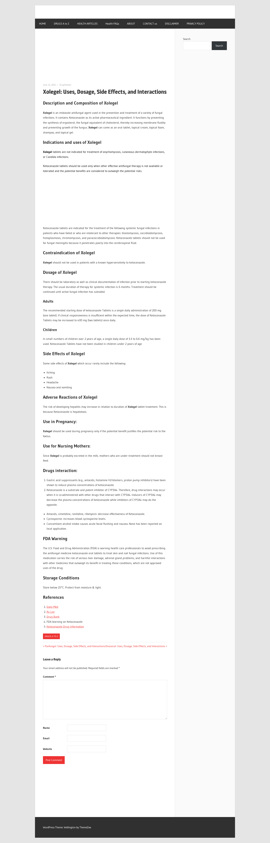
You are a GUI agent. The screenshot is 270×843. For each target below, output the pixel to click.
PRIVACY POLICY (196, 23)
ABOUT (131, 23)
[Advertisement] (105, 60)
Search (186, 39)
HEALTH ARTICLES (87, 23)
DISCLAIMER (172, 23)
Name (46, 727)
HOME (42, 23)
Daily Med (52, 607)
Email (46, 738)
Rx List (51, 612)
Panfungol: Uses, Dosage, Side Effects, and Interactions (75, 646)
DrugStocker (65, 84)
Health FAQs (112, 23)
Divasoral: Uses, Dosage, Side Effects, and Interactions (135, 646)
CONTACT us (150, 23)
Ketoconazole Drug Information (65, 626)
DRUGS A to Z (61, 23)
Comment (49, 676)
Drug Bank (53, 616)
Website (47, 749)
